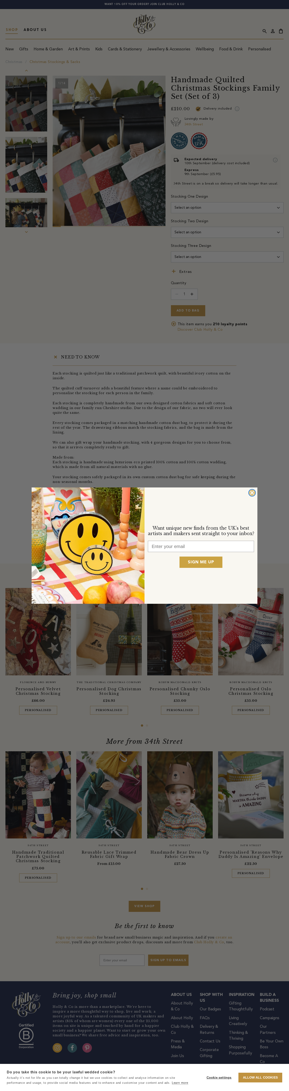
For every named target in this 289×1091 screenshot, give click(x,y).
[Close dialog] (252, 492)
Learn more (180, 1082)
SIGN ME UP (201, 562)
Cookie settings (219, 1077)
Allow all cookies (260, 1077)
